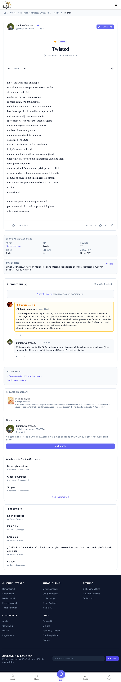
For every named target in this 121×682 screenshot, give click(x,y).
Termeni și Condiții (51, 630)
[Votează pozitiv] (87, 225)
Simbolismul (8, 593)
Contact (46, 640)
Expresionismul (9, 603)
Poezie (56, 12)
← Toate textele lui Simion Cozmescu (24, 376)
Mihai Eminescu (50, 589)
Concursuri (7, 626)
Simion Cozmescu (13, 246)
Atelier (13, 12)
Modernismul (8, 598)
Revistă (5, 630)
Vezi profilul (60, 446)
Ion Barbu (47, 607)
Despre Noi (48, 621)
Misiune (46, 626)
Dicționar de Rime (91, 589)
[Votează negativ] (95, 225)
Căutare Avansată (91, 593)
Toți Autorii (88, 598)
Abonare (112, 658)
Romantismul (8, 589)
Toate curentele (9, 607)
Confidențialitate (50, 635)
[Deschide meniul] (116, 4)
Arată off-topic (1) (104, 284)
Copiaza (109, 264)
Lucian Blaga (49, 598)
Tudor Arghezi (49, 603)
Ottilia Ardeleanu (25, 309)
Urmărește (107, 27)
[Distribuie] (106, 225)
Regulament (8, 635)
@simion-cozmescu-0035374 (34, 12)
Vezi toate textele (60, 497)
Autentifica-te (44, 293)
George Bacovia (50, 593)
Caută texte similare (16, 380)
